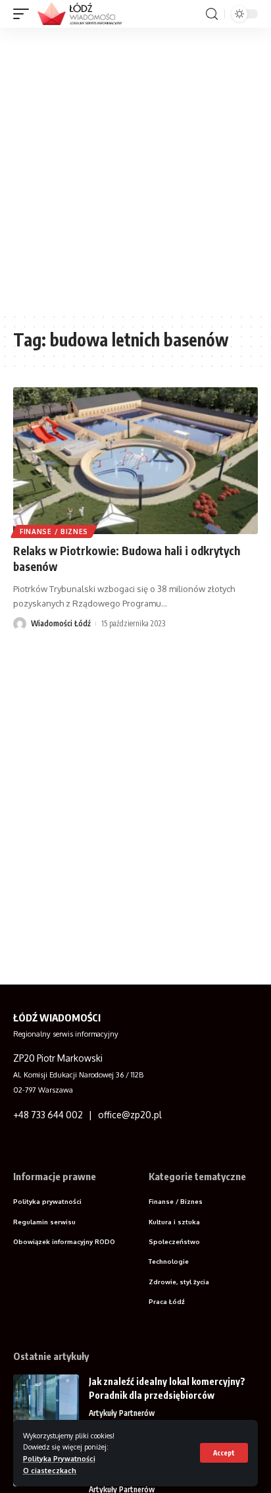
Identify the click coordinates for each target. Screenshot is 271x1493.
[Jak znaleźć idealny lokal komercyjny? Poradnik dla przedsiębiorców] (46, 1399)
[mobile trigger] (24, 14)
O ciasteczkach (49, 1470)
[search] (212, 14)
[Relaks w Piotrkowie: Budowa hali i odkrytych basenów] (135, 460)
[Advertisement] (135, 170)
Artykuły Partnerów (122, 1413)
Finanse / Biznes (54, 531)
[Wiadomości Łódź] (84, 14)
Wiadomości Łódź (61, 623)
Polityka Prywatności (59, 1458)
